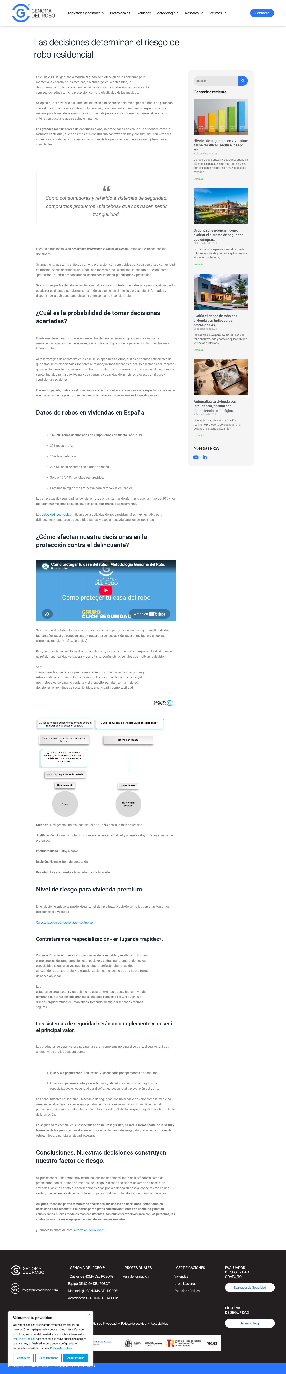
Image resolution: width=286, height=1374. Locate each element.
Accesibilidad (159, 1323)
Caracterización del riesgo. (66, 922)
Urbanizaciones (185, 1284)
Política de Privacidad (103, 1323)
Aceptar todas (75, 1357)
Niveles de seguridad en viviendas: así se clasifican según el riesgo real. (221, 145)
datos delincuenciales (57, 514)
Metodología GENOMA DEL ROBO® (93, 1291)
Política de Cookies (24, 1338)
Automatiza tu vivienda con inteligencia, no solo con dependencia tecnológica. (215, 406)
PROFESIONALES (138, 1268)
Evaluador (143, 13)
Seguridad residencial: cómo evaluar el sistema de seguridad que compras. (218, 235)
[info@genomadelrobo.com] (15, 1290)
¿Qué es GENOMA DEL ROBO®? (90, 1276)
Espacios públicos (187, 1291)
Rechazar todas (48, 1357)
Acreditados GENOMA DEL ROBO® (93, 1298)
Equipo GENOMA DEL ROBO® (89, 1284)
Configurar (23, 1357)
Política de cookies (61, 1348)
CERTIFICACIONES (190, 1268)
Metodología (165, 13)
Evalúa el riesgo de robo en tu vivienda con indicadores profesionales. (216, 320)
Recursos (215, 13)
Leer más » (199, 179)
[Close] (89, 1314)
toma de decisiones (89, 1230)
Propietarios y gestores (83, 13)
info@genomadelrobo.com (40, 1290)
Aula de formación (136, 1276)
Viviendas (181, 1276)
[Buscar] (243, 81)
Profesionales (120, 13)
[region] (50, 1338)
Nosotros (192, 13)
